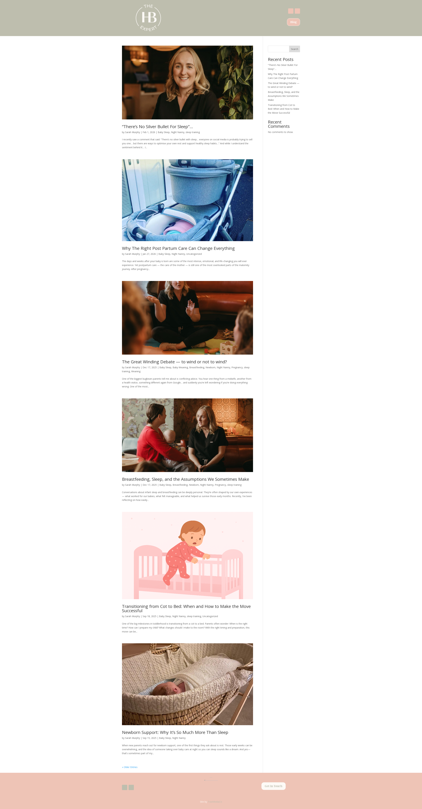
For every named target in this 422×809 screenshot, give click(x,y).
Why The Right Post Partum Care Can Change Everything (178, 248)
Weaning (135, 371)
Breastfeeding (196, 367)
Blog (293, 22)
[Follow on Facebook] (290, 11)
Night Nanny (177, 132)
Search (294, 49)
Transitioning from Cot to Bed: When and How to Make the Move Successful (186, 608)
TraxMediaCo (215, 801)
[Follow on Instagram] (297, 11)
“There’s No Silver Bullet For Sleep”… (157, 126)
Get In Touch (273, 786)
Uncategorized (194, 253)
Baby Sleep (164, 132)
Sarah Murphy (132, 132)
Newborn (210, 367)
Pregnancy (237, 367)
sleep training (193, 132)
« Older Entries (129, 767)
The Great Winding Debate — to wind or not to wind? (174, 362)
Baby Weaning (180, 367)
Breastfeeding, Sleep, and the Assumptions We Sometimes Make (185, 479)
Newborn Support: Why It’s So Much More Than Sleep (175, 732)
